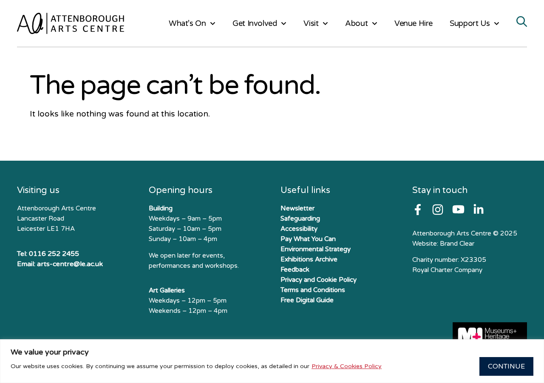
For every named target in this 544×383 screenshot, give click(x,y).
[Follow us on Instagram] (438, 210)
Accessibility (298, 229)
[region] (272, 361)
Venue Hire (413, 23)
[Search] (521, 22)
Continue (506, 366)
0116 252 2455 (54, 254)
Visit (310, 23)
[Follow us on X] (478, 209)
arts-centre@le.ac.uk (70, 264)
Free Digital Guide (307, 300)
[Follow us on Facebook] (417, 209)
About (356, 23)
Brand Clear (457, 243)
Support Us (470, 23)
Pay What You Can (308, 239)
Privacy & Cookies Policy (347, 366)
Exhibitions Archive (308, 259)
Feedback (294, 269)
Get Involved (254, 23)
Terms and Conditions (312, 290)
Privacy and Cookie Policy (318, 280)
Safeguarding (300, 218)
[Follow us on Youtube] (458, 209)
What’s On (187, 23)
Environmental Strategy (315, 249)
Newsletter (297, 208)
